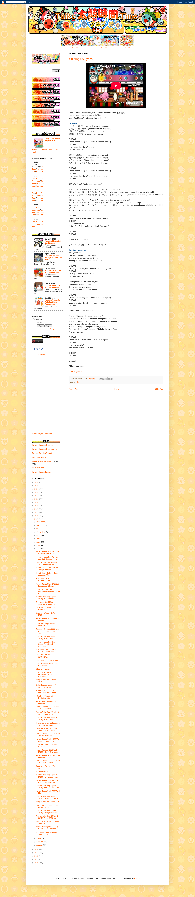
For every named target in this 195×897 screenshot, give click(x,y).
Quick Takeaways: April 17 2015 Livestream (46, 686)
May (38, 169)
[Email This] (100, 378)
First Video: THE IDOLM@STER (43, 580)
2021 (36, 499)
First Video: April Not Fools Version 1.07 (46, 833)
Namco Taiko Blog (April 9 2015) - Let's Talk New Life (47, 787)
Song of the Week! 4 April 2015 (48, 802)
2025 (36, 486)
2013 (36, 853)
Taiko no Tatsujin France (41, 472)
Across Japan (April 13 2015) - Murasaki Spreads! (48, 756)
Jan (41, 172)
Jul (42, 167)
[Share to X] (106, 378)
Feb (37, 172)
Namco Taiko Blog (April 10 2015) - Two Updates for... (47, 776)
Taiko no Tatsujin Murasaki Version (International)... (46, 729)
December (40, 522)
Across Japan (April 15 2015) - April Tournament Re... (48, 740)
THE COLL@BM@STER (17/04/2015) (45, 656)
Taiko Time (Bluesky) (40, 457)
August (39, 535)
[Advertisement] (40, 377)
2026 (36, 482)
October (39, 529)
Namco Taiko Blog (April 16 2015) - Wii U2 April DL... (46, 719)
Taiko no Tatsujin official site (42, 445)
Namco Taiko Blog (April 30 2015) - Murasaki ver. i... (46, 563)
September (40, 532)
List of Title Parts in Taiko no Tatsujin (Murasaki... (47, 569)
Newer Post (73, 389)
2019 (36, 506)
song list (75, 47)
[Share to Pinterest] (111, 378)
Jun (33, 227)
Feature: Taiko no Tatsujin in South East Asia (53, 258)
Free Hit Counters (39, 355)
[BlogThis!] (103, 378)
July (38, 539)
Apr (42, 169)
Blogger (137, 879)
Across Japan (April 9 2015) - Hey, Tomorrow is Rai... (47, 781)
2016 (36, 516)
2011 (36, 859)
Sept (33, 181)
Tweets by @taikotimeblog (42, 434)
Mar (33, 172)
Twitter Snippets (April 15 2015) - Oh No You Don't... (48, 735)
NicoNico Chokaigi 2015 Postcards (45, 609)
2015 (36, 519)
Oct (42, 179)
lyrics (77, 382)
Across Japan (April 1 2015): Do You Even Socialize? (47, 828)
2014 (36, 849)
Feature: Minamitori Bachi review (53, 242)
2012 (36, 856)
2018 (36, 509)
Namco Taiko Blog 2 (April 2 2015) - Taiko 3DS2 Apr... (47, 817)
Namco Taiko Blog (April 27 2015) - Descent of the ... (46, 598)
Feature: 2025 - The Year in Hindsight (53, 272)
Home (116, 389)
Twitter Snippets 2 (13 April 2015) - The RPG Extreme (47, 751)
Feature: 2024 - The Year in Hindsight (53, 286)
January (39, 845)
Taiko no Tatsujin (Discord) (42, 453)
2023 (36, 492)
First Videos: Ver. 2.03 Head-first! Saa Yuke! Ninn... (47, 650)
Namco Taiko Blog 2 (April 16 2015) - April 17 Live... (47, 713)
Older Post (159, 389)
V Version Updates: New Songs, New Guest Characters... (45, 644)
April (38, 549)
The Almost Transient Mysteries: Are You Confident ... (44, 674)
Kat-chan (38, 323)
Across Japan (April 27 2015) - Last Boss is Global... (48, 585)
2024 (36, 489)
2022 (36, 496)
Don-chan (38, 319)
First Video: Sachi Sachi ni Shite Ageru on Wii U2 (46, 603)
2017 (36, 512)
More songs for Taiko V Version (48, 660)
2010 (36, 863)
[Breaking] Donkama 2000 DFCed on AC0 (46, 697)
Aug (38, 181)
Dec (33, 179)
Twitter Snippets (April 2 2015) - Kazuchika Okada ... (48, 806)
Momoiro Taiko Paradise (41, 461)
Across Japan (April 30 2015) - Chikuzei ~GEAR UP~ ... (48, 553)
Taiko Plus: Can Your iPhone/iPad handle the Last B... (48, 591)
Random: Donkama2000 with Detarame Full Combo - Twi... (47, 631)
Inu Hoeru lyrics (42, 772)
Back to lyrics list (76, 371)
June (34, 169)
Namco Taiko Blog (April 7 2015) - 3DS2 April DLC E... (47, 797)
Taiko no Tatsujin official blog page (45, 449)
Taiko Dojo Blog (38, 468)
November (40, 525)
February (40, 842)
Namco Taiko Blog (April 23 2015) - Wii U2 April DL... (46, 638)
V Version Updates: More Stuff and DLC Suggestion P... (47, 558)
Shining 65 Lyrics (81, 59)
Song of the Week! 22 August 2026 (53, 140)
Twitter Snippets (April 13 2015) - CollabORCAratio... (48, 762)
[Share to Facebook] (108, 378)
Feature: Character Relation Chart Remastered (53, 302)
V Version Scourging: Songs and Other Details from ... (47, 692)
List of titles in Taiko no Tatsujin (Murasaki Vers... (48, 574)
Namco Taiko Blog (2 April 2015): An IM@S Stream (46, 812)
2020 (36, 502)
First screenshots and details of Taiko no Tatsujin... (48, 724)
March (39, 838)
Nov (37, 179)
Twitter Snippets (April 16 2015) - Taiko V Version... (48, 708)
